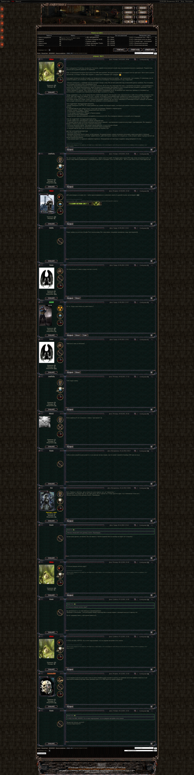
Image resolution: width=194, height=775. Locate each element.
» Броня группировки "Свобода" (95, 43)
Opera (127, 770)
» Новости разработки (44, 37)
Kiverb (51, 450)
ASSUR (51, 302)
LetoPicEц (51, 153)
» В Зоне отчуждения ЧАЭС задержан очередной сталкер (103, 39)
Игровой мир (45, 53)
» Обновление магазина (140, 43)
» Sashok (112, 45)
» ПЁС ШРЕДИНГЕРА (92, 37)
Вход (182, 1)
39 (54, 330)
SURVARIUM (52, 53)
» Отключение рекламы (140, 45)
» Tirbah (111, 37)
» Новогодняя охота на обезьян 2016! (144, 39)
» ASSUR (112, 43)
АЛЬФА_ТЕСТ (70, 53)
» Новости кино (42, 43)
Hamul (51, 191)
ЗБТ (138, 195)
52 (55, 699)
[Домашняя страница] (85, 335)
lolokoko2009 (51, 673)
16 (148, 674)
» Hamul (111, 39)
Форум (38, 53)
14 (148, 599)
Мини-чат (18, 1)
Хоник (51, 265)
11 (54, 181)
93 (55, 291)
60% (55, 294)
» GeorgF (112, 41)
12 (148, 525)
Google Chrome (118, 770)
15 (148, 636)
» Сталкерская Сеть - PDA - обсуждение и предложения (150, 37)
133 (55, 85)
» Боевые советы (90, 41)
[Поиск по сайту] (124, 21)
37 (55, 514)
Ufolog (51, 59)
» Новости (40, 39)
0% (55, 183)
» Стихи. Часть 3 (90, 45)
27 (54, 292)
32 (54, 87)
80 (54, 218)
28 (55, 179)
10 (148, 451)
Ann (51, 488)
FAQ (13, 1)
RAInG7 (51, 413)
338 (55, 217)
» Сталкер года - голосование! (142, 41)
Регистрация (189, 1)
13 (55, 439)
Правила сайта (5, 1)
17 (148, 711)
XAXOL (51, 228)
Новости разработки (60, 53)
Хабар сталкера (51, 92)
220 (55, 328)
